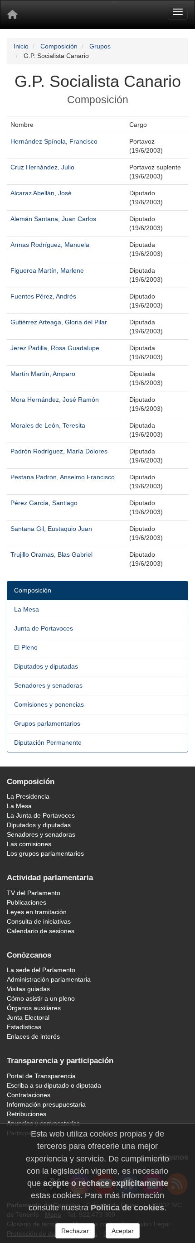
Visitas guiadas (28, 988)
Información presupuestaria (46, 1104)
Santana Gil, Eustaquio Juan (51, 528)
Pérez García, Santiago (44, 502)
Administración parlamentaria (49, 979)
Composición (59, 46)
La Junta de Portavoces (41, 815)
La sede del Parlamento (41, 969)
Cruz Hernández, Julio (42, 167)
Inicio (21, 46)
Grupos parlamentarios (47, 723)
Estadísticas (24, 1027)
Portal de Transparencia (41, 1075)
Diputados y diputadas (46, 666)
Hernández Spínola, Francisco (54, 141)
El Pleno (26, 647)
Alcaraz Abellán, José (41, 193)
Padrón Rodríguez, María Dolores (58, 451)
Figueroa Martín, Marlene (47, 270)
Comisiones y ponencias (49, 704)
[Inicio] (12, 14)
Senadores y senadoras (48, 685)
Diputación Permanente (48, 742)
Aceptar (123, 1230)
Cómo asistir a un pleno (41, 998)
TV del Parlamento (33, 892)
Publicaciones (26, 902)
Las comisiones (29, 844)
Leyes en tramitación (37, 911)
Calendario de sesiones (40, 931)
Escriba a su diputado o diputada (54, 1085)
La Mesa (26, 609)
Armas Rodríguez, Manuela (49, 244)
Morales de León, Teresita (47, 425)
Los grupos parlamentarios (45, 853)
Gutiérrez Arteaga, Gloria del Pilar (58, 322)
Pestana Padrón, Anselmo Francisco (62, 477)
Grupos (100, 46)
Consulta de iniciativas (39, 921)
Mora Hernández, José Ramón (54, 399)
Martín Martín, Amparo (42, 373)
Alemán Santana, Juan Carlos (53, 218)
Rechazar (75, 1230)
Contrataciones (28, 1094)
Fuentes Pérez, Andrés (43, 296)
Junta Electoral (28, 1017)
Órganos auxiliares (34, 1008)
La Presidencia (28, 796)
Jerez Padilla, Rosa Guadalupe (54, 348)
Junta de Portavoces (43, 628)
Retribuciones (26, 1114)
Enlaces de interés (33, 1036)
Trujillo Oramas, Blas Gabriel (51, 554)
